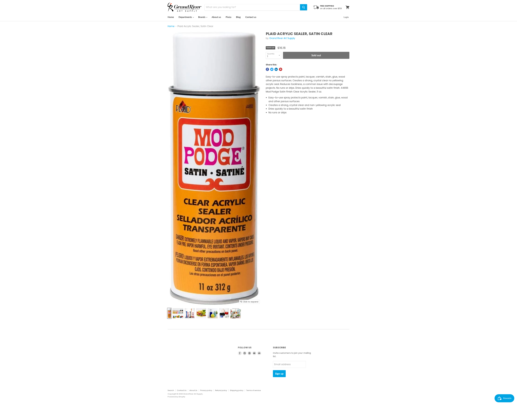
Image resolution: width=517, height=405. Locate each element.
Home (171, 17)
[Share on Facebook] (267, 69)
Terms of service (253, 390)
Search (171, 390)
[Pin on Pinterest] (280, 69)
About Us (193, 390)
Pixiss (228, 17)
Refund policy (221, 390)
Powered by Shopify (176, 396)
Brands (202, 17)
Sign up (279, 373)
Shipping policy (236, 390)
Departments (185, 17)
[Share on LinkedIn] (276, 69)
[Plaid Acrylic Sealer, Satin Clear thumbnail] (169, 313)
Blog (238, 17)
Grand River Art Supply (282, 38)
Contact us (250, 17)
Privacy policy (206, 390)
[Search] (303, 7)
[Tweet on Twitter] (271, 69)
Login (346, 17)
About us (216, 17)
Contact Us (181, 390)
